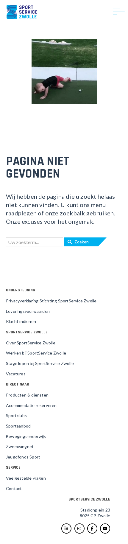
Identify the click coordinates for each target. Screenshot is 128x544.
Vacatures (16, 373)
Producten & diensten (27, 394)
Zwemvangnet (20, 446)
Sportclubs (16, 415)
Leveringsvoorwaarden (28, 311)
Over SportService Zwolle (30, 342)
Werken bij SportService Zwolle (36, 352)
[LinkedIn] (66, 528)
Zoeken (80, 241)
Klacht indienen (21, 321)
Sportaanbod (18, 425)
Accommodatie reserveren (31, 405)
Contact (14, 488)
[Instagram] (79, 528)
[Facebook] (92, 528)
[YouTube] (105, 528)
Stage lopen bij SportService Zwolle (40, 363)
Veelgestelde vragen (26, 478)
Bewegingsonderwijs (26, 436)
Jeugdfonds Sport (23, 456)
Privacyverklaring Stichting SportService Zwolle (51, 300)
